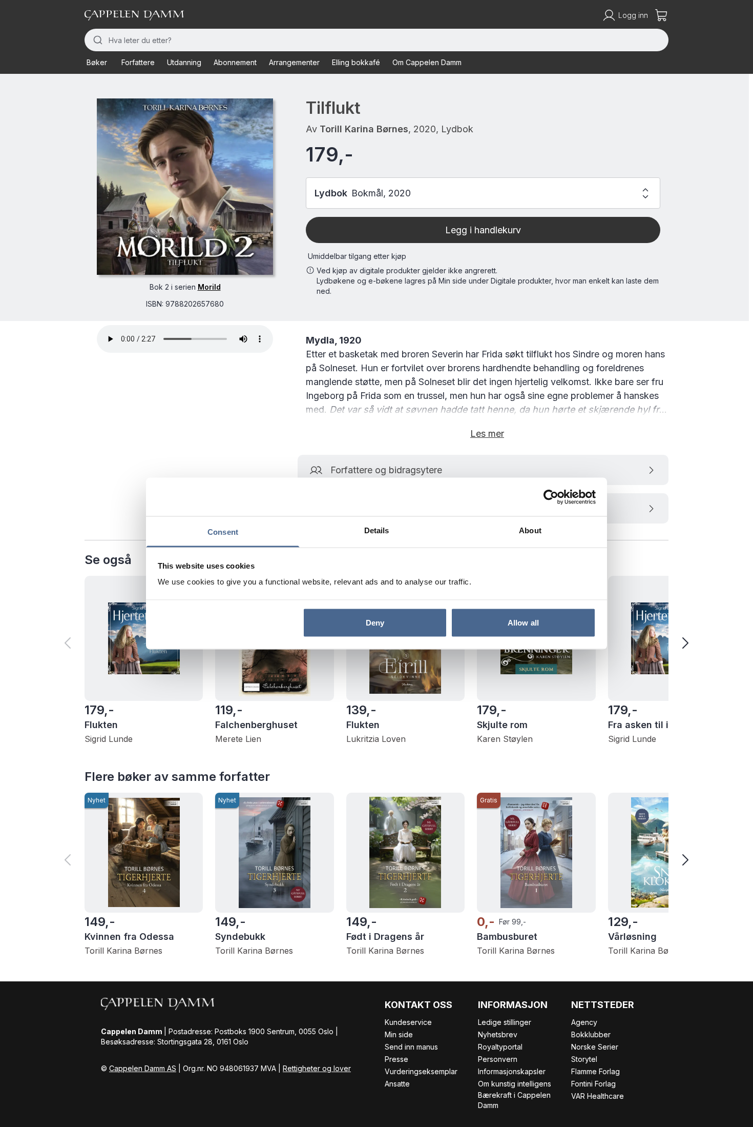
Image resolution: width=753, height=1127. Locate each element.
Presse (396, 1059)
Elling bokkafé (356, 62)
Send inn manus (411, 1046)
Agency (584, 1022)
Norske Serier (594, 1046)
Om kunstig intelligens (514, 1083)
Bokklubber (591, 1034)
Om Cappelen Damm (427, 62)
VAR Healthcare (597, 1096)
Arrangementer (294, 62)
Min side (399, 1034)
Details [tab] (376, 530)
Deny (375, 622)
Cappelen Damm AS (142, 1068)
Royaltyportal (500, 1046)
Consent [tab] (222, 532)
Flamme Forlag (595, 1071)
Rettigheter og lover (317, 1068)
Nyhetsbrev (497, 1034)
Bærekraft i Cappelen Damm (514, 1100)
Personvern (497, 1059)
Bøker (97, 62)
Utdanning (184, 62)
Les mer (487, 433)
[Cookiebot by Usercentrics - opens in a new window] (551, 497)
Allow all (523, 622)
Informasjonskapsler (512, 1071)
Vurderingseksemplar (421, 1071)
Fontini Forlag (593, 1083)
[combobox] (376, 40)
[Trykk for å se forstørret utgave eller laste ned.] (185, 186)
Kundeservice (408, 1022)
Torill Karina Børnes (364, 129)
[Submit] (97, 40)
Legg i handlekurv (483, 230)
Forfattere (138, 62)
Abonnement (235, 62)
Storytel (584, 1059)
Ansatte (397, 1083)
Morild (209, 287)
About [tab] (530, 530)
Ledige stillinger (504, 1022)
